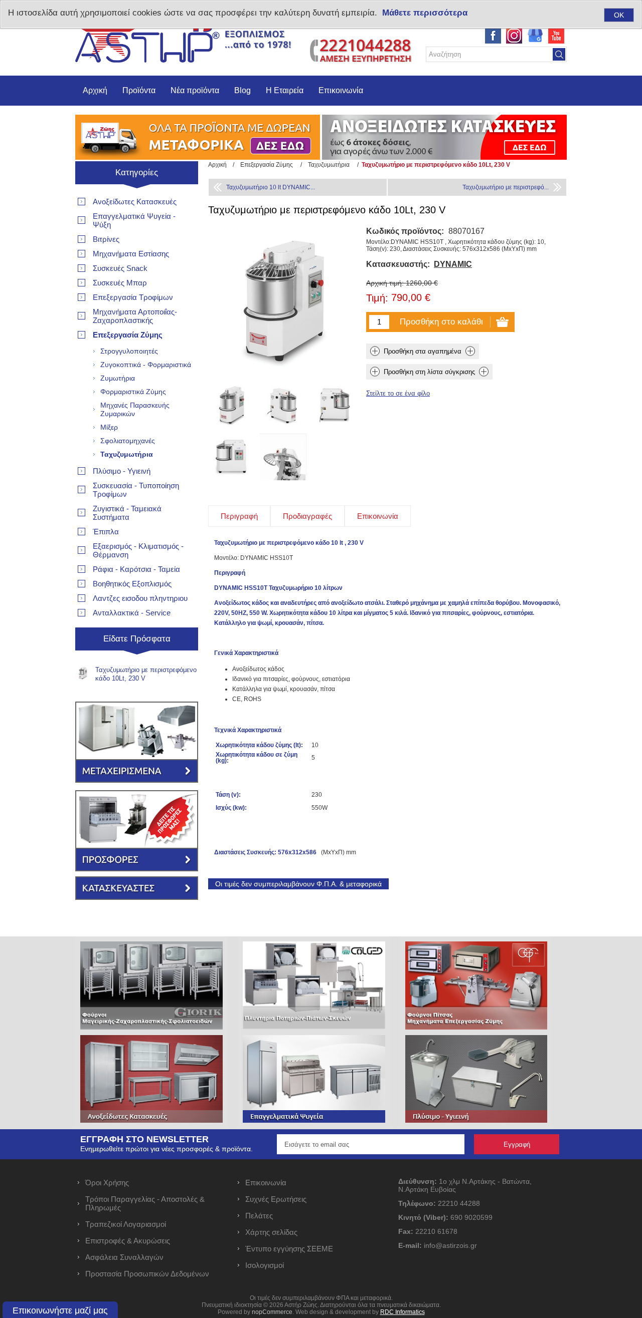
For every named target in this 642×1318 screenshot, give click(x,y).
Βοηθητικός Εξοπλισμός (132, 583)
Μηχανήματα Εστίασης (131, 253)
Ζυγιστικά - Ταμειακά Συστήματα (127, 512)
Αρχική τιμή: (385, 283)
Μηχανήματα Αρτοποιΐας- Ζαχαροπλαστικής (135, 315)
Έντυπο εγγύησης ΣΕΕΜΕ (289, 1248)
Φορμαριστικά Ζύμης (133, 392)
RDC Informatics (402, 1311)
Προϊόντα (138, 90)
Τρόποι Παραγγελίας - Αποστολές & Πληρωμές (145, 1203)
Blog (242, 90)
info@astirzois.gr (450, 1245)
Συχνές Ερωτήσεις (275, 1199)
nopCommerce (272, 1311)
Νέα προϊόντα (195, 90)
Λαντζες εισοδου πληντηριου (140, 598)
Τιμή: (377, 298)
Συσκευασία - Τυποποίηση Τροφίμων (136, 489)
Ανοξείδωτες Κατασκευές (135, 201)
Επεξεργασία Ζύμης (128, 335)
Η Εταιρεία (284, 90)
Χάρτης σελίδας (271, 1232)
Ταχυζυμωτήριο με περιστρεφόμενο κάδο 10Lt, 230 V (146, 674)
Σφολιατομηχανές (127, 441)
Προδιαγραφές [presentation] (307, 516)
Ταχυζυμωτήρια (126, 454)
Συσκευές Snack (120, 268)
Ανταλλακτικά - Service (132, 612)
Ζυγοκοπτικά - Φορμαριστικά (145, 365)
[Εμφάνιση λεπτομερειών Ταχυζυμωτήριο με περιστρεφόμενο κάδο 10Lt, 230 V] (231, 405)
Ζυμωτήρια (117, 378)
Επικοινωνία (340, 90)
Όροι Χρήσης (107, 1182)
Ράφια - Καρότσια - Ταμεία (136, 569)
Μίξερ (109, 427)
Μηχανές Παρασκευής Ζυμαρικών (135, 409)
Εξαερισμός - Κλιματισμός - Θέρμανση (138, 550)
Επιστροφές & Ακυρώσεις (127, 1240)
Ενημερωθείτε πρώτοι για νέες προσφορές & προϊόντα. (166, 1149)
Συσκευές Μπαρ (120, 282)
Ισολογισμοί (264, 1265)
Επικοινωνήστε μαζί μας (60, 1310)
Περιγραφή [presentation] (239, 516)
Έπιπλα (106, 531)
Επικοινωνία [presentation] (377, 516)
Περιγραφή (229, 572)
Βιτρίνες (106, 239)
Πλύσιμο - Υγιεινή (121, 471)
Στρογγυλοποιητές (129, 351)
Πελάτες (259, 1215)
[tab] (239, 516)
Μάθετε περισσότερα (424, 13)
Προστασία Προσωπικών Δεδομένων (147, 1273)
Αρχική (95, 90)
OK (619, 15)
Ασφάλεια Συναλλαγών (124, 1257)
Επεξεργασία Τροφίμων (133, 297)
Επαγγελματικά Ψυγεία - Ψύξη (134, 220)
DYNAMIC (453, 264)
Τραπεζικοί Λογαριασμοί (125, 1224)
